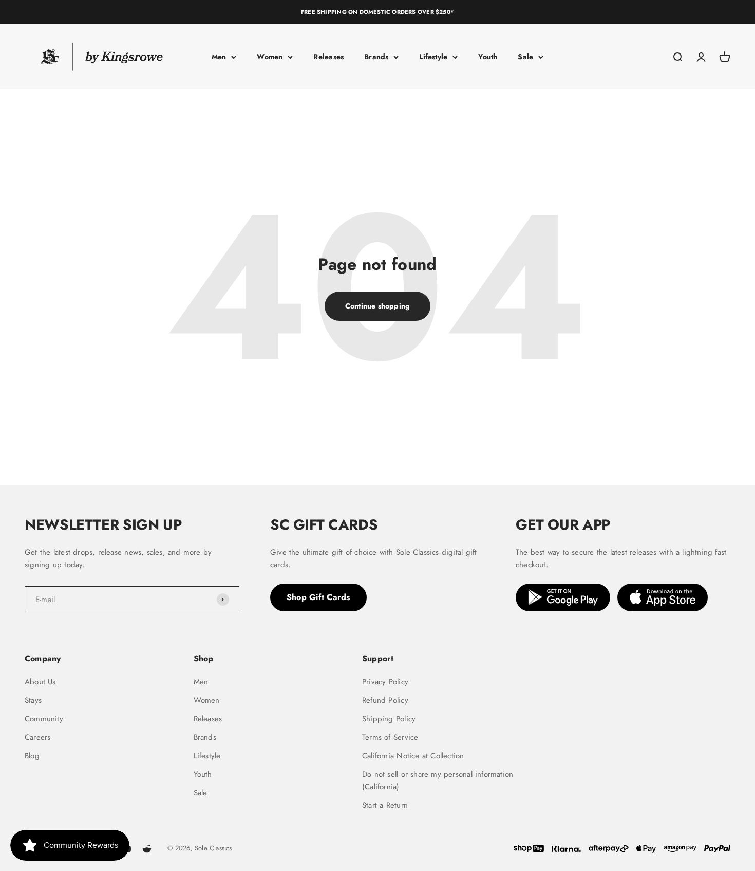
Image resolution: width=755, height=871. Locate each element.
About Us (40, 681)
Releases (328, 56)
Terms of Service (390, 737)
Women (269, 56)
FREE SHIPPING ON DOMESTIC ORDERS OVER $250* (377, 12)
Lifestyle (433, 56)
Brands (376, 56)
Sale (525, 56)
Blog (32, 755)
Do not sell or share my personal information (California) (437, 780)
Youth (487, 56)
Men (219, 56)
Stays (33, 700)
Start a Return (385, 805)
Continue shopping (377, 306)
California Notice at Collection (413, 755)
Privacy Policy (385, 681)
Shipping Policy (389, 718)
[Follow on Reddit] (147, 849)
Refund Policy (385, 700)
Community (44, 718)
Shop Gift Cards (318, 597)
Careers (37, 737)
